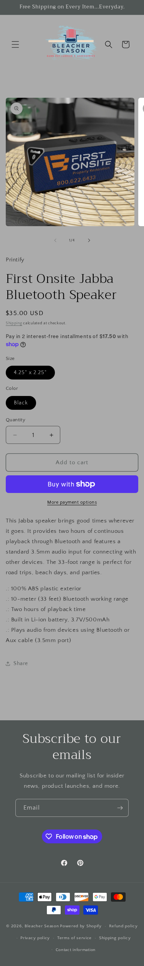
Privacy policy (35, 938)
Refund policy (123, 926)
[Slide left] (55, 240)
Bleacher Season (42, 926)
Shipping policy (115, 938)
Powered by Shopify (81, 926)
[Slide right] (89, 240)
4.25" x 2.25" (30, 373)
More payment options (72, 502)
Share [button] (20, 663)
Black (21, 403)
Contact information (76, 950)
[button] (15, 44)
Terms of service (74, 938)
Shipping (14, 323)
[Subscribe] (119, 808)
